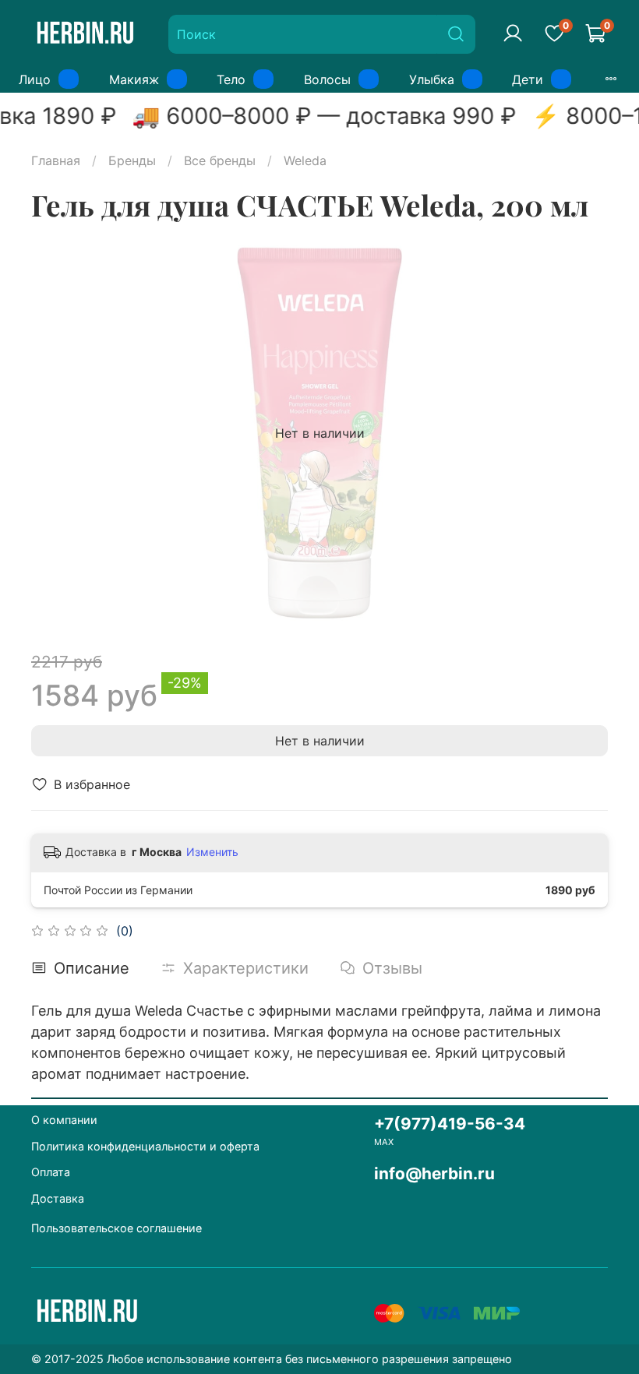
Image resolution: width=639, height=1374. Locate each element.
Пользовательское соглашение (116, 1228)
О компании (64, 1119)
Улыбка (431, 79)
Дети (527, 79)
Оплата (50, 1171)
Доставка (57, 1198)
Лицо (35, 79)
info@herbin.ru (434, 1173)
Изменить (212, 851)
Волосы (327, 79)
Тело (231, 79)
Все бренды (220, 160)
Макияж (134, 79)
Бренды (132, 160)
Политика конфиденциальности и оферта (145, 1146)
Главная (55, 160)
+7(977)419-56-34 (449, 1123)
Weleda (305, 160)
